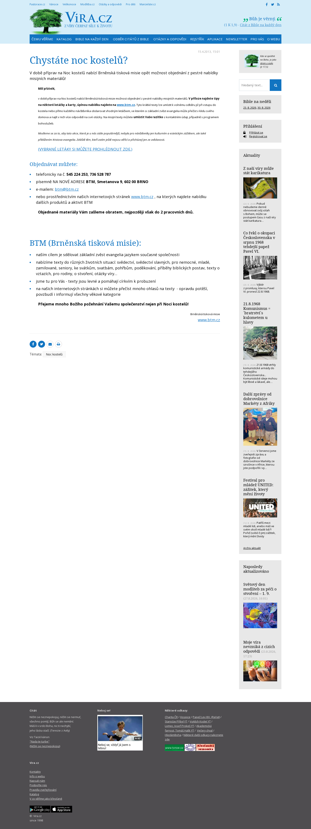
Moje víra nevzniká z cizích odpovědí (259, 647)
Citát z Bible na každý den (260, 25)
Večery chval (205, 730)
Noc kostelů (54, 354)
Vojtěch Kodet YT (200, 721)
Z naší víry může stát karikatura (258, 171)
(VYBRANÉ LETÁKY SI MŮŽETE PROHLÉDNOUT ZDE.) (85, 149)
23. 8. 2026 (249, 107)
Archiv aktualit (252, 548)
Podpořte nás (38, 785)
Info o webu (37, 776)
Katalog (34, 794)
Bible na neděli (257, 101)
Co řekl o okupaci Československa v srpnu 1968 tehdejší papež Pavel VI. (259, 242)
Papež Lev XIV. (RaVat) (206, 717)
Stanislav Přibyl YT (176, 721)
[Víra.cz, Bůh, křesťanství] (71, 21)
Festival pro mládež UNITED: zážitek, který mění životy (258, 487)
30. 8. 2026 (263, 107)
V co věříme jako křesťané (46, 799)
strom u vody (266, 63)
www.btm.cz (142, 196)
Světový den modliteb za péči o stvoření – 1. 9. (260, 589)
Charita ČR (171, 717)
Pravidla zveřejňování (43, 790)
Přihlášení (252, 126)
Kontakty (35, 772)
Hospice (185, 717)
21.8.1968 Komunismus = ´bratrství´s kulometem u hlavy (256, 313)
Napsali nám (37, 781)
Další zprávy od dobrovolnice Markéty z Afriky (259, 399)
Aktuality (251, 155)
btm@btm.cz (67, 189)
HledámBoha (173, 735)
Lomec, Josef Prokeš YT (179, 726)
